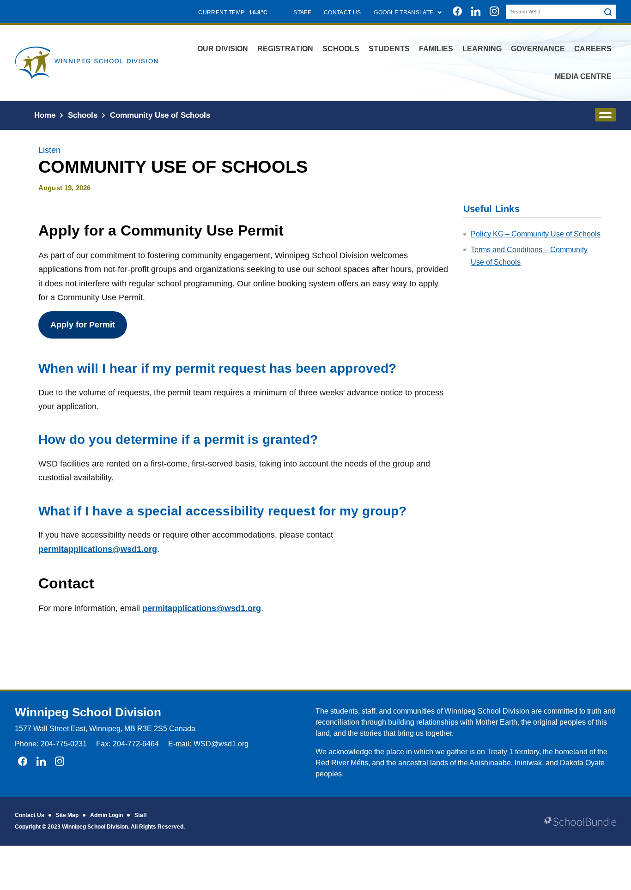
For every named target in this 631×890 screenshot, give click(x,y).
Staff (140, 815)
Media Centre (583, 76)
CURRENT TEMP (232, 12)
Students (389, 49)
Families (436, 49)
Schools (340, 49)
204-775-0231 (64, 744)
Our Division (222, 49)
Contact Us (29, 815)
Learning (482, 49)
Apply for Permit (82, 324)
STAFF (302, 12)
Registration (285, 49)
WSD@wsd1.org (221, 744)
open (605, 114)
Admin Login (106, 815)
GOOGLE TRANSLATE (404, 12)
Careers (593, 49)
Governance (538, 49)
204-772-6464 (136, 744)
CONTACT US (342, 12)
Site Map (67, 815)
